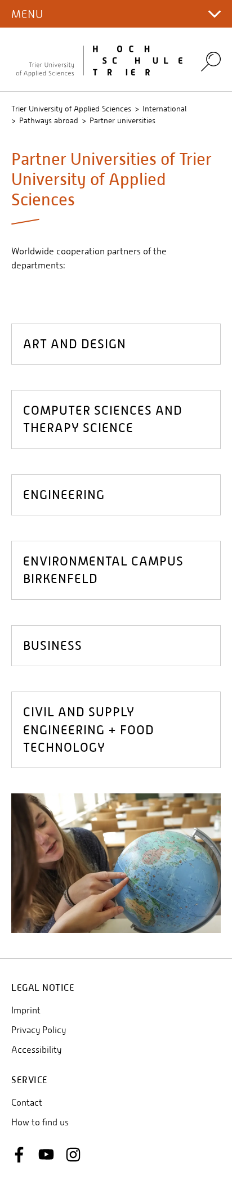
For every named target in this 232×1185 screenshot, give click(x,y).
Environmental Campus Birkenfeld (103, 570)
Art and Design (74, 344)
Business (52, 646)
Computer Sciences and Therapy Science (102, 419)
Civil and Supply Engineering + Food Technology (88, 730)
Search (211, 61)
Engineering (64, 495)
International (164, 108)
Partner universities (122, 120)
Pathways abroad (48, 120)
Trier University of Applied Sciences (71, 108)
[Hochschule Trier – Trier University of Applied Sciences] (99, 59)
